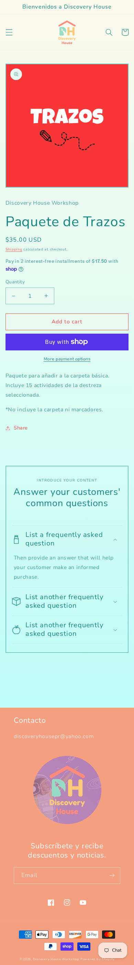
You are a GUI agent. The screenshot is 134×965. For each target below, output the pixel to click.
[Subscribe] (112, 875)
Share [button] (21, 427)
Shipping (13, 249)
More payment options (67, 359)
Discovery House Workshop (56, 959)
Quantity (15, 282)
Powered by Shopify (97, 959)
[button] (9, 32)
